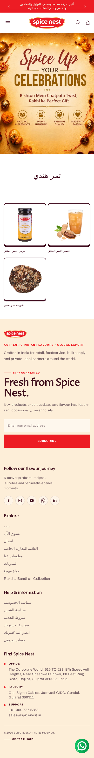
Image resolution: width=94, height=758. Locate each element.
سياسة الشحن (15, 610)
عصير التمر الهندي (59, 251)
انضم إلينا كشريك (17, 633)
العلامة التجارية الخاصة (21, 549)
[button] (78, 23)
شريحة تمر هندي (14, 305)
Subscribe (47, 441)
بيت (7, 526)
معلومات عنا (13, 556)
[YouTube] (31, 500)
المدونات (10, 564)
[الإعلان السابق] (9, 6)
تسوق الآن (12, 534)
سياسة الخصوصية (17, 603)
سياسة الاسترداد (16, 625)
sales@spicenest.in (25, 715)
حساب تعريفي (14, 640)
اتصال (8, 541)
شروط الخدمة (14, 618)
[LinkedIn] (55, 500)
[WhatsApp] (43, 500)
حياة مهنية (11, 571)
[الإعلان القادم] (85, 6)
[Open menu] (7, 22)
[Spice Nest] (15, 333)
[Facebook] (8, 500)
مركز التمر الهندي (14, 251)
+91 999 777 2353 (24, 710)
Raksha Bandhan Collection (27, 579)
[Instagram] (20, 500)
